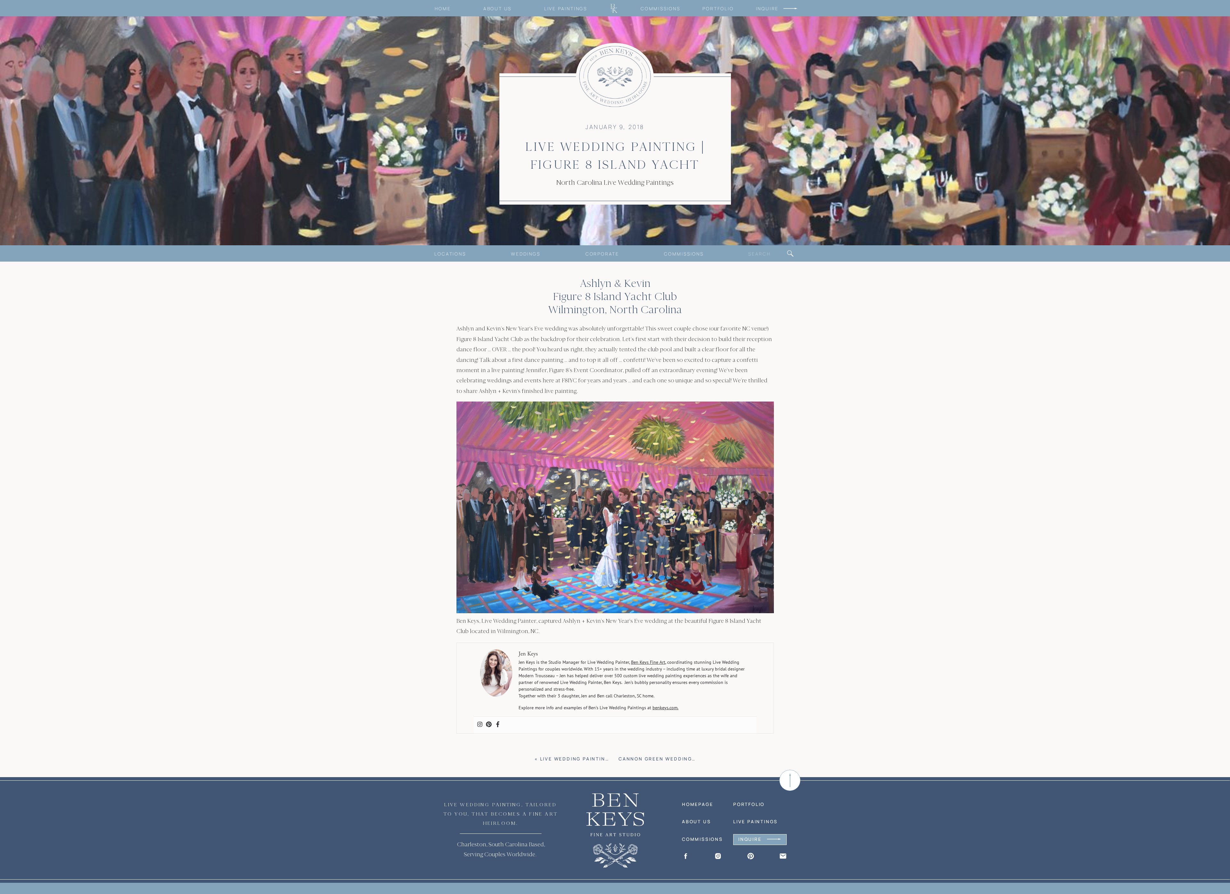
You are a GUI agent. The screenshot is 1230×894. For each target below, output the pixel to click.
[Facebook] (498, 724)
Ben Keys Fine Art (648, 662)
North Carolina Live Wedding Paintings (615, 182)
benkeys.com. (665, 708)
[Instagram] (480, 724)
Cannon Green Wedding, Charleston (676, 759)
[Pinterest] (489, 724)
